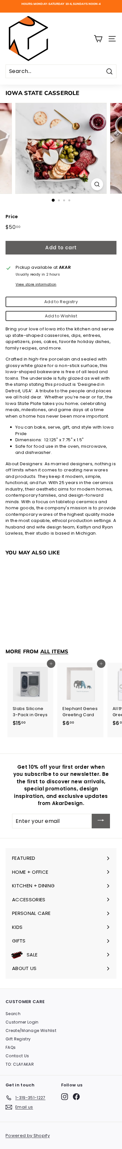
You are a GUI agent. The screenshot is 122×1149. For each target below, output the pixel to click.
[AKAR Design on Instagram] (64, 1096)
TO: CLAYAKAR (20, 1064)
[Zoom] (97, 184)
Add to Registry (61, 302)
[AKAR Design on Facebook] (76, 1096)
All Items (54, 651)
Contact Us (17, 1056)
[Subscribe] (101, 821)
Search (13, 1013)
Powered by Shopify (28, 1135)
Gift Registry (18, 1039)
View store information (36, 284)
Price (12, 216)
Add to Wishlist (61, 316)
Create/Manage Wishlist (31, 1030)
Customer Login (22, 1022)
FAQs (11, 1047)
